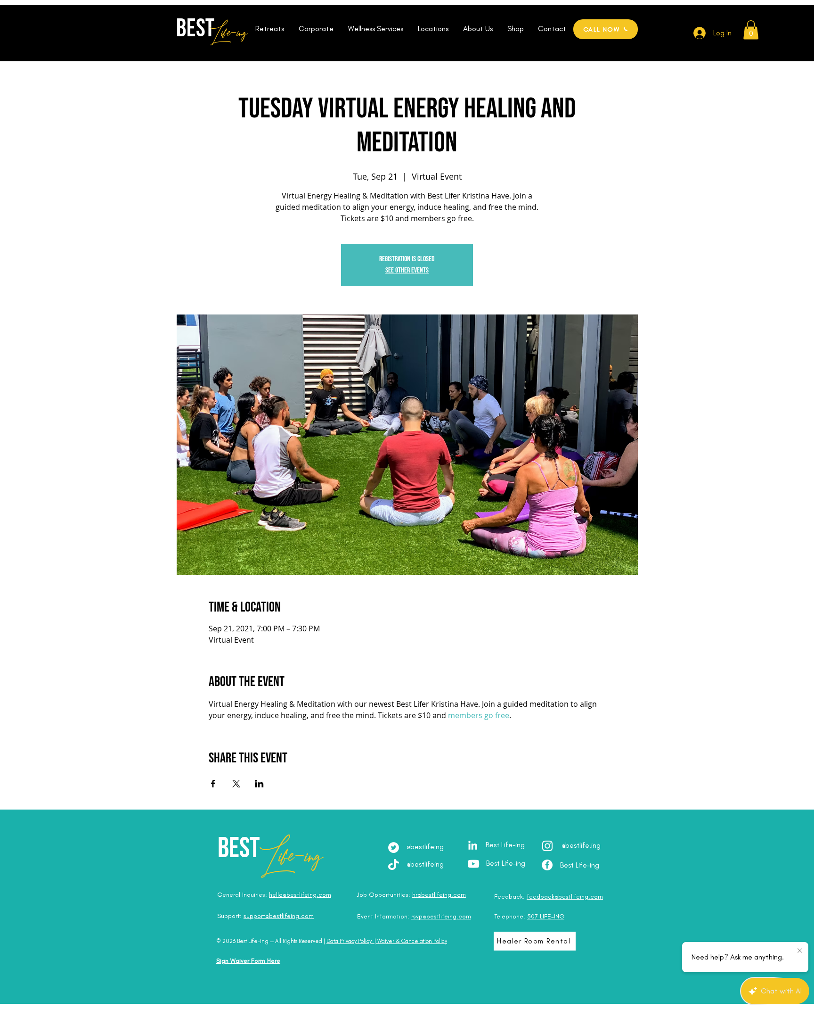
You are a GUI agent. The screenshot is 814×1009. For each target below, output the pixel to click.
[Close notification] (800, 951)
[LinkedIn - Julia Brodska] (472, 845)
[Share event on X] (236, 783)
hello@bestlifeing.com (300, 895)
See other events (407, 270)
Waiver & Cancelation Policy (412, 941)
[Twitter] (393, 847)
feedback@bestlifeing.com (565, 897)
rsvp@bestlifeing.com (441, 916)
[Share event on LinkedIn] (259, 783)
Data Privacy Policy (349, 941)
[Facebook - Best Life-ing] (547, 865)
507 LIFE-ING (545, 916)
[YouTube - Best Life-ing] (473, 864)
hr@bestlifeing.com (439, 895)
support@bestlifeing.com (279, 916)
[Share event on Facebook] (213, 783)
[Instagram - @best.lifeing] (547, 846)
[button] (269, 29)
